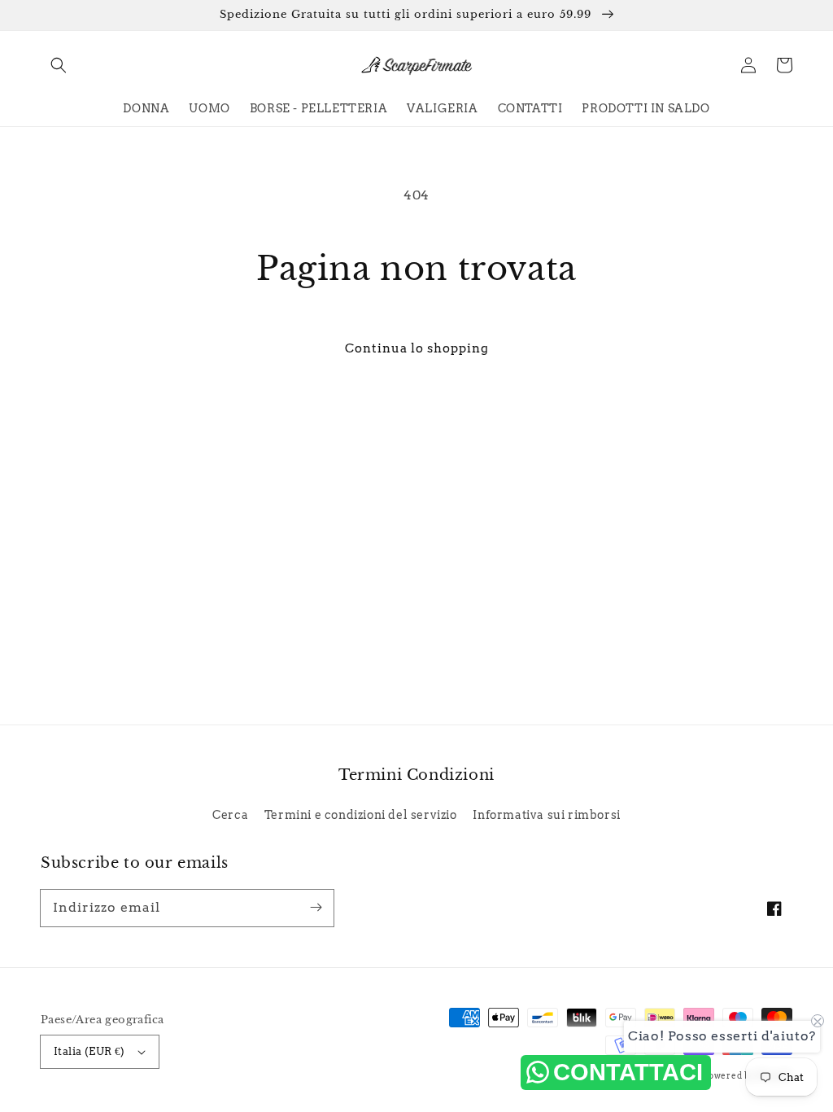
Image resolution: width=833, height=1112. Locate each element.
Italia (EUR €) (89, 1051)
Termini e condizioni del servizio (360, 814)
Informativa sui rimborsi (546, 814)
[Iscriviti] (316, 908)
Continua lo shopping (417, 348)
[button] (58, 65)
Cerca (230, 814)
